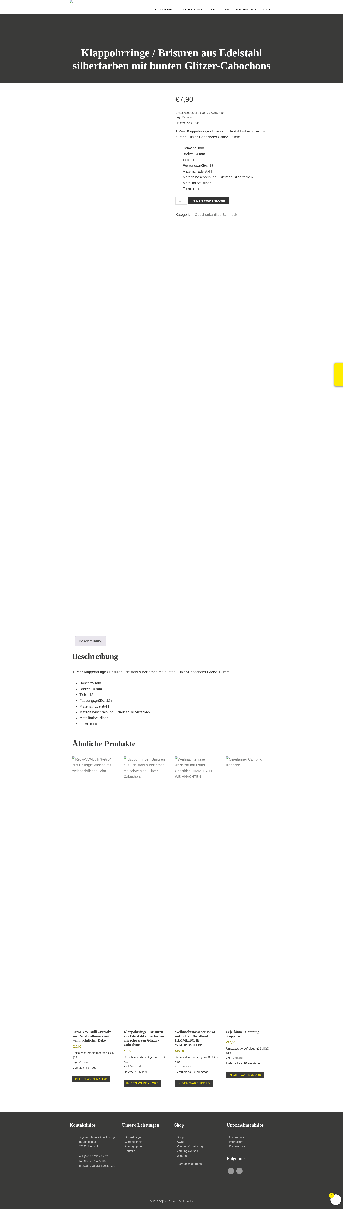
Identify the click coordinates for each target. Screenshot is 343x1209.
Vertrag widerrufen (190, 1163)
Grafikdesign (133, 1137)
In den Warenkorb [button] (91, 1079)
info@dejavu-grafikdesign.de (97, 1165)
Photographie (133, 1146)
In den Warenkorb (208, 200)
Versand (187, 117)
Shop (180, 1137)
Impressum (236, 1141)
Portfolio (130, 1151)
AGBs (180, 1141)
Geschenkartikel (207, 215)
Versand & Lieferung (190, 1146)
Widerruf (182, 1155)
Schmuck (229, 215)
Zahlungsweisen (187, 1151)
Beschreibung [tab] (90, 641)
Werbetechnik (133, 1141)
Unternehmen (238, 1137)
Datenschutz (237, 1146)
